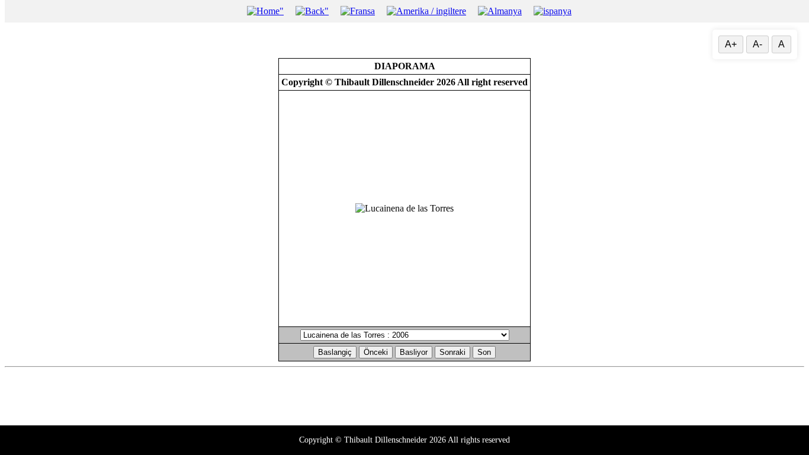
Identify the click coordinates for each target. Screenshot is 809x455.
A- (757, 44)
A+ (731, 44)
